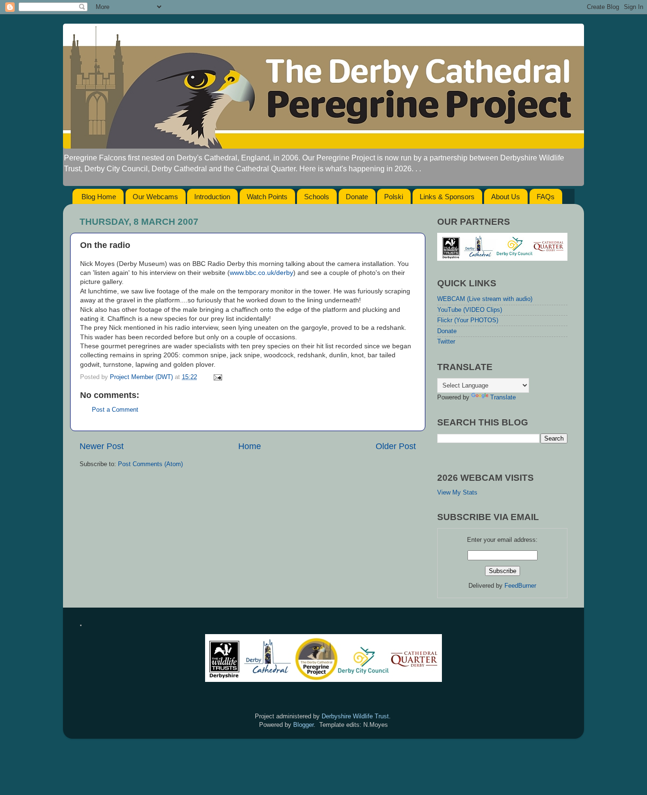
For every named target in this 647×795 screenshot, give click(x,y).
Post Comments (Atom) (150, 464)
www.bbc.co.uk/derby (261, 272)
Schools (316, 197)
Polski (393, 197)
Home (249, 446)
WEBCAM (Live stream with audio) (484, 299)
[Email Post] (217, 377)
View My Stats (457, 492)
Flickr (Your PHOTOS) (467, 320)
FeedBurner (520, 586)
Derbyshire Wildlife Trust (355, 716)
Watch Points (267, 197)
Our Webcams (155, 197)
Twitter (446, 341)
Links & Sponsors (447, 197)
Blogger (303, 725)
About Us (505, 197)
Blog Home (98, 197)
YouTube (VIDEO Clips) (469, 310)
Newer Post (102, 446)
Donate (357, 197)
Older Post (396, 446)
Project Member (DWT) (142, 377)
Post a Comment (115, 409)
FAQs (546, 197)
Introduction (212, 197)
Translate (503, 397)
